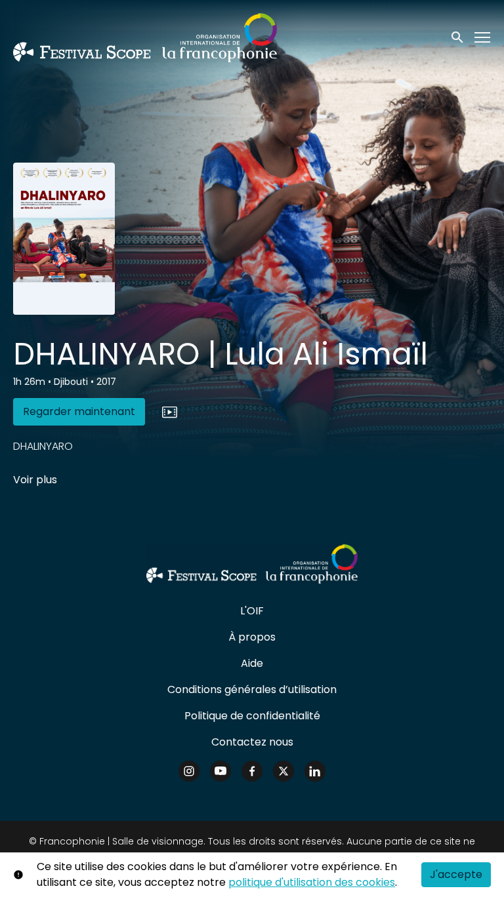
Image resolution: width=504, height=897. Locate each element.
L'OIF (252, 610)
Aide (252, 663)
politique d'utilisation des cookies (311, 882)
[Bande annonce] (169, 412)
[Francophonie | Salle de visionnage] (251, 564)
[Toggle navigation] (483, 37)
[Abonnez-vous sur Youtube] (220, 771)
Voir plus (35, 479)
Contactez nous (252, 741)
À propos (252, 637)
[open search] (458, 37)
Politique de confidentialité (252, 715)
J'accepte (456, 874)
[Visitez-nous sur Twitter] (283, 771)
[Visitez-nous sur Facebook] (252, 771)
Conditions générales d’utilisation (252, 689)
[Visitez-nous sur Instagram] (189, 771)
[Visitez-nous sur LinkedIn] (315, 771)
